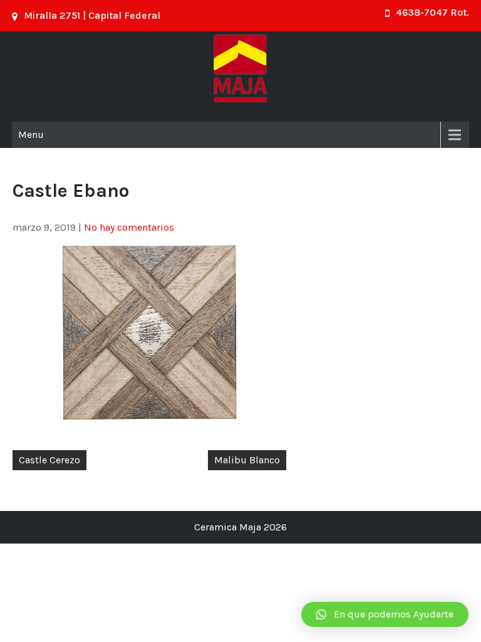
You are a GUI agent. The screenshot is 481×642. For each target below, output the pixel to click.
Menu (31, 134)
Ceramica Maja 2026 (240, 527)
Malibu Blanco (247, 460)
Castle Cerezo (49, 460)
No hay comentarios (129, 227)
